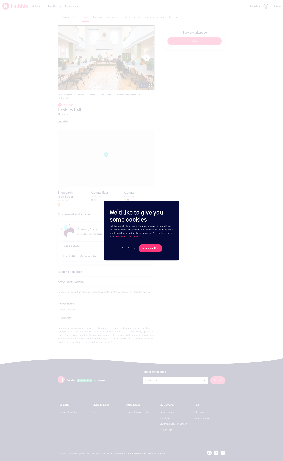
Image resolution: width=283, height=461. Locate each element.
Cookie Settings (128, 248)
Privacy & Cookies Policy (127, 236)
